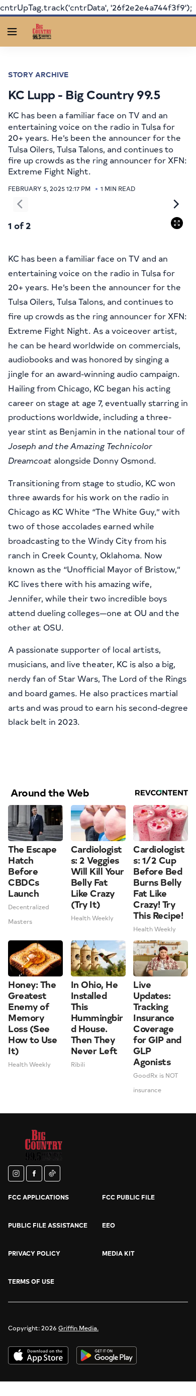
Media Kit (118, 1253)
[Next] (175, 204)
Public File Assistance (47, 1225)
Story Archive (38, 74)
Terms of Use (31, 1281)
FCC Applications (38, 1197)
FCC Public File (128, 1197)
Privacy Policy (34, 1253)
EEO (108, 1225)
